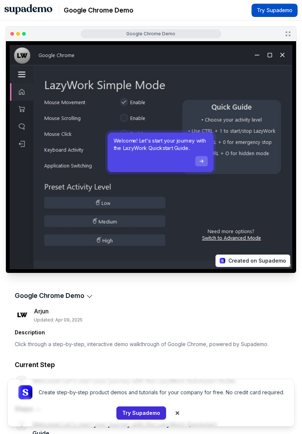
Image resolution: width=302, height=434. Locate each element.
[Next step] (201, 161)
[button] (24, 270)
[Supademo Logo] (28, 10)
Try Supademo (141, 413)
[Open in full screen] (288, 34)
